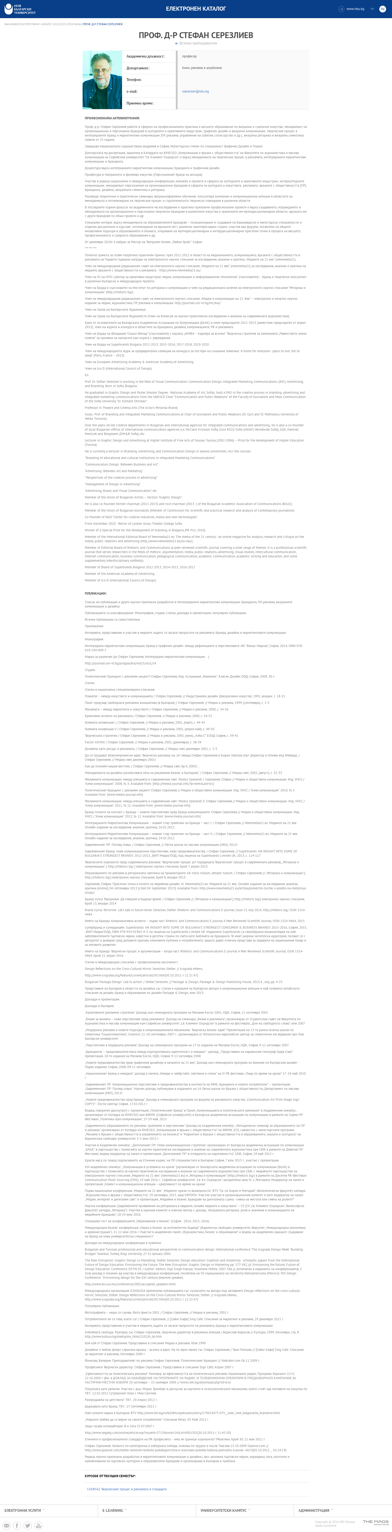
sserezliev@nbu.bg (195, 92)
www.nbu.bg (352, 9)
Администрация (314, 1510)
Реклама (75, 24)
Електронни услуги (23, 1510)
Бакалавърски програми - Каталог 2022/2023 (35, 24)
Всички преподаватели (198, 43)
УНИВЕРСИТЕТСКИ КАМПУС (223, 1510)
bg (383, 9)
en (372, 9)
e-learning (113, 1510)
